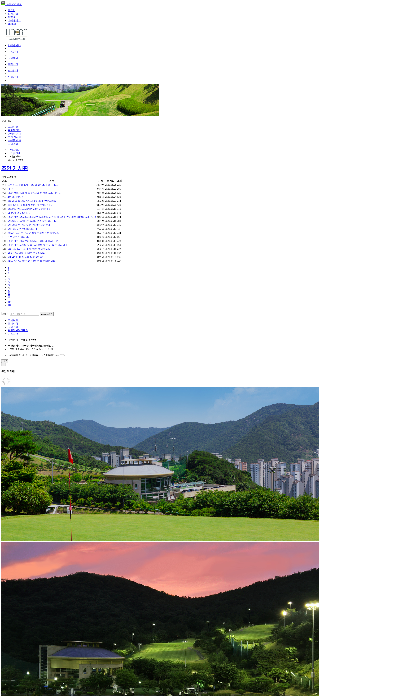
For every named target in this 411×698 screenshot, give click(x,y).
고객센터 (13, 58)
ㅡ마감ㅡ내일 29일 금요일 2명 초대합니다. (33, 184)
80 (9, 290)
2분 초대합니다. (17, 196)
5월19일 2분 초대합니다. (22, 229)
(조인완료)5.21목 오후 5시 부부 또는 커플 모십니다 (37, 245)
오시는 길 (13, 320)
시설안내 (13, 76)
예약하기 (15, 149)
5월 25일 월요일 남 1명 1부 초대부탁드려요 (32, 200)
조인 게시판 (14, 137)
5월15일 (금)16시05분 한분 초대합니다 (30, 249)
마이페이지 (14, 20)
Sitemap (12, 23)
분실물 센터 (14, 140)
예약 (11, 17)
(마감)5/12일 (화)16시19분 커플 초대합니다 (32, 261)
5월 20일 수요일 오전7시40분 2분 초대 (30, 225)
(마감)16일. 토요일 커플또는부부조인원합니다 (35, 233)
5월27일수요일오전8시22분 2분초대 (29, 208)
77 (9, 281)
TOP (5, 361)
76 (9, 279)
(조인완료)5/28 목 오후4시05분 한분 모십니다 (34, 192)
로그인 (11, 10)
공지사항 (13, 127)
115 (9, 302)
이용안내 (13, 51)
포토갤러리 (14, 130)
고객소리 (13, 143)
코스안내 (13, 70)
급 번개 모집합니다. (19, 212)
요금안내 (15, 153)
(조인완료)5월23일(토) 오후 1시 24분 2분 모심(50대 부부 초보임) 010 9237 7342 (52, 216)
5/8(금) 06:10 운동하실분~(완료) (25, 257)
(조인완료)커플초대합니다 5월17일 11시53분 (33, 241)
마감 (10, 188)
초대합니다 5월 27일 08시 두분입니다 (30, 204)
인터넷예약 (14, 45)
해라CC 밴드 (13, 4)
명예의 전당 (14, 133)
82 (9, 296)
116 (9, 305)
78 (9, 284)
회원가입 (13, 13)
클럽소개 (13, 64)
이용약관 (13, 333)
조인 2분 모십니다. (19, 237)
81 (9, 293)
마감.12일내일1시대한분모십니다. (27, 253)
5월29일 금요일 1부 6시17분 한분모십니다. (33, 220)
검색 (46, 314)
